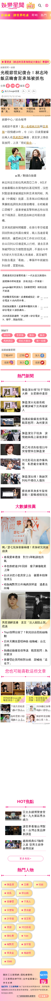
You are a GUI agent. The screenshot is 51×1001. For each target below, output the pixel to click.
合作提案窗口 (30, 979)
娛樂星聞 (5, 67)
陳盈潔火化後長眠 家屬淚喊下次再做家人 (35, 406)
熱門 (44, 15)
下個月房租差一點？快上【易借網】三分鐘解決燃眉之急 (18, 708)
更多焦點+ (26, 858)
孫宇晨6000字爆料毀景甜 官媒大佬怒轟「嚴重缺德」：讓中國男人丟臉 (44, 110)
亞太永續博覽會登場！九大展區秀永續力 (34, 816)
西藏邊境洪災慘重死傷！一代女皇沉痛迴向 (24, 275)
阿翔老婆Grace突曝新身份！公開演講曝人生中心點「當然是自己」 (12, 699)
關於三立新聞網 (11, 975)
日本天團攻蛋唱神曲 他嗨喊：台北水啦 (25, 643)
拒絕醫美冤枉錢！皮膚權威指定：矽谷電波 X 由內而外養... (20, 299)
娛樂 (13, 67)
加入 (37, 355)
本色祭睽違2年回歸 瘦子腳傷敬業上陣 (25, 568)
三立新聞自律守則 (12, 979)
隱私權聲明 (26, 975)
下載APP (8, 355)
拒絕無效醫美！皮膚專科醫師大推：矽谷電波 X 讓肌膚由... (20, 308)
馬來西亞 (18, 137)
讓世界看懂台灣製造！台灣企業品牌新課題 (34, 830)
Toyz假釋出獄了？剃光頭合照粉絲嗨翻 (26, 634)
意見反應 (7, 983)
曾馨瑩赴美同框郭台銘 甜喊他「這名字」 (25, 661)
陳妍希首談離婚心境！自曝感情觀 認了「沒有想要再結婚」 (43, 718)
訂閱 (22, 355)
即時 (35, 15)
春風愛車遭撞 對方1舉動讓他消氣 (24, 559)
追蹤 (6, 362)
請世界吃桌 (21, 15)
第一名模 (26, 126)
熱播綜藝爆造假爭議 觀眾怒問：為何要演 (25, 652)
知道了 (45, 996)
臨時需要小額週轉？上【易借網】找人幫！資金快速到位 (18, 718)
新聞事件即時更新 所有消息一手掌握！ (23, 281)
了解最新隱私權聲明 (26, 996)
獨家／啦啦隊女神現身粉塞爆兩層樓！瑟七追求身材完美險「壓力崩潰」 (18, 110)
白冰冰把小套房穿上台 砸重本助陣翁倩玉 (25, 577)
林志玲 (36, 126)
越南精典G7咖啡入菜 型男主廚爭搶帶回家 (33, 844)
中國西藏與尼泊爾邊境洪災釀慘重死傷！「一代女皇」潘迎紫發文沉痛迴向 (31, 110)
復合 (29, 142)
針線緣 (6, 15)
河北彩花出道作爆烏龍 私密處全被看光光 (35, 464)
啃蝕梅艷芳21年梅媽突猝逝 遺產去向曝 (26, 586)
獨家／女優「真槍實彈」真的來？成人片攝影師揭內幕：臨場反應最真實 (5, 110)
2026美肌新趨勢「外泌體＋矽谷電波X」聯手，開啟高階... (21, 318)
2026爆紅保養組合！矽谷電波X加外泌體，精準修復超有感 (43, 708)
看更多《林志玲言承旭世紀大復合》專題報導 (26, 62)
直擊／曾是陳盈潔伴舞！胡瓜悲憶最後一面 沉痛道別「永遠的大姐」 (38, 699)
